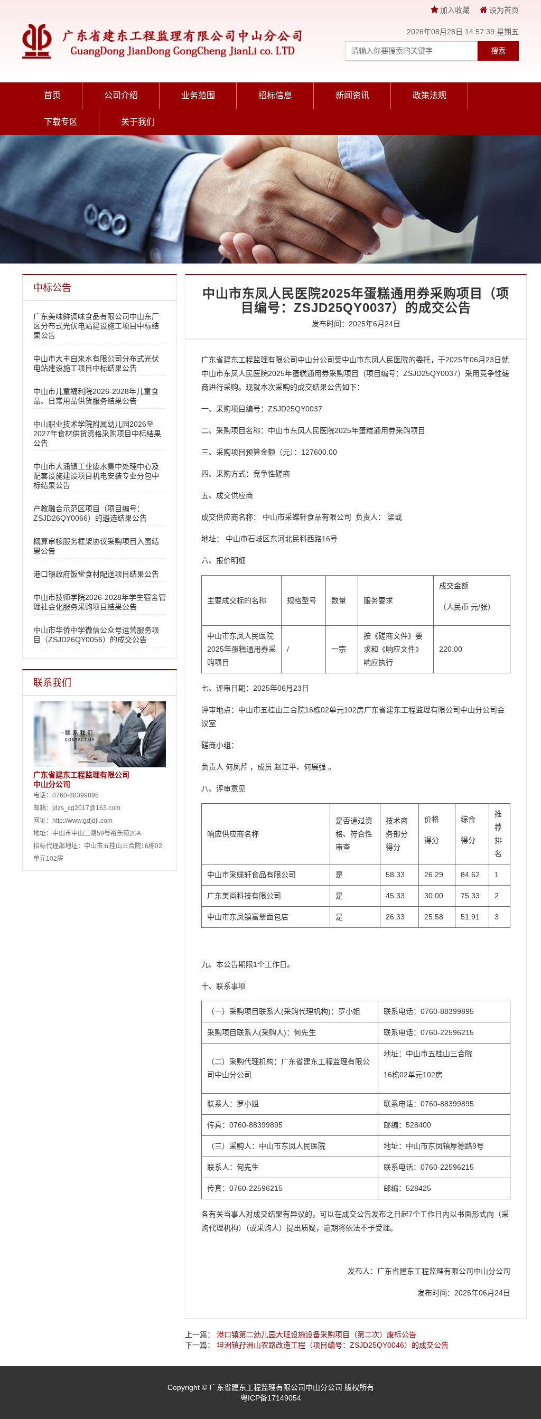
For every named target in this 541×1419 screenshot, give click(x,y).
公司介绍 (121, 95)
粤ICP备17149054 (270, 1398)
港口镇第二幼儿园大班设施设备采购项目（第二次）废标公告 (316, 1334)
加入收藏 (456, 10)
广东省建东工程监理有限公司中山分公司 (275, 1387)
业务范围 (198, 95)
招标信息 (275, 95)
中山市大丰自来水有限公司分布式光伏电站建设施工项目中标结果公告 (96, 363)
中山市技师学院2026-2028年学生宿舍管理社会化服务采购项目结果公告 (99, 602)
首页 (52, 95)
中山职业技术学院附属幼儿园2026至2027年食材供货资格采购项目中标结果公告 (97, 433)
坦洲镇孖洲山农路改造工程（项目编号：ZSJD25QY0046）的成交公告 (333, 1345)
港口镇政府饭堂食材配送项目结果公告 (96, 574)
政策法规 (429, 95)
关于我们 (138, 121)
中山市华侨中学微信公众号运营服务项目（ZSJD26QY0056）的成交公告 (96, 635)
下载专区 (61, 121)
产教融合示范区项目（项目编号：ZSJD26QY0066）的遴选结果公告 (90, 513)
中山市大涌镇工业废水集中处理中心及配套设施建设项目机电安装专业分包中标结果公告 (96, 476)
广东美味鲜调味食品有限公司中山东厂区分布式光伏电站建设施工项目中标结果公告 (96, 326)
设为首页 (504, 10)
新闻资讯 (352, 95)
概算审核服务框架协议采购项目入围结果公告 (96, 546)
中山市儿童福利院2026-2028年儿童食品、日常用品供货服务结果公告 (95, 396)
